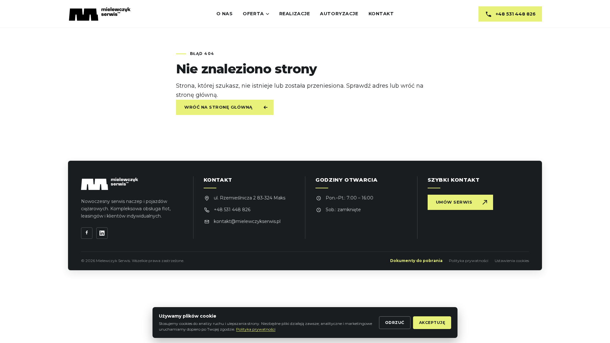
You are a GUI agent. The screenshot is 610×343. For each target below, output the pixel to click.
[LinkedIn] (102, 233)
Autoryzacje (339, 14)
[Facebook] (86, 233)
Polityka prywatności (468, 260)
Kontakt (381, 14)
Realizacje (294, 14)
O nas (224, 14)
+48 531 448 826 (232, 209)
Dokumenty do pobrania (416, 260)
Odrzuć (394, 322)
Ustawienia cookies (512, 260)
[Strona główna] (100, 14)
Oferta (253, 14)
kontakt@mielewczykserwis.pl (247, 221)
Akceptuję (432, 322)
